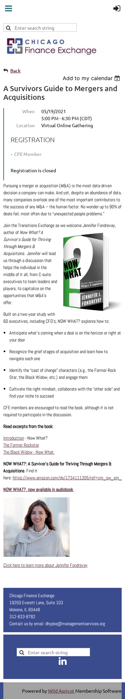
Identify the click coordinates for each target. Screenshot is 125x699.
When (28, 111)
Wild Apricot (61, 691)
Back (15, 70)
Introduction (13, 438)
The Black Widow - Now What (29, 452)
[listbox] (92, 78)
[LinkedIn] (62, 661)
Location (25, 125)
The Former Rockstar (21, 445)
